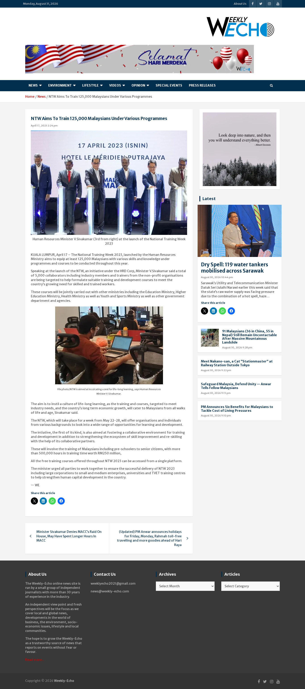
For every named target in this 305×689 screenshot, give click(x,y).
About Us (240, 4)
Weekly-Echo (64, 681)
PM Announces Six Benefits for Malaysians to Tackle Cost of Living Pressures (237, 409)
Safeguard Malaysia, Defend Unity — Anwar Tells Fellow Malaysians (236, 386)
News (33, 85)
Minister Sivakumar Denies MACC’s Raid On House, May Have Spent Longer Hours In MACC (69, 536)
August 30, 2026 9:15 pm (216, 393)
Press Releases (202, 85)
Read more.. (34, 660)
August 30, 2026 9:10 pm (216, 415)
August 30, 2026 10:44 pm (217, 277)
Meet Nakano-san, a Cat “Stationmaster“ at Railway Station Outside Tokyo (237, 363)
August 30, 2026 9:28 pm (237, 347)
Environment (60, 85)
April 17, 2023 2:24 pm (44, 125)
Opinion (138, 85)
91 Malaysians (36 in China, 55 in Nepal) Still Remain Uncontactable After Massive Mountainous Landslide (249, 336)
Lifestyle (90, 85)
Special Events (169, 85)
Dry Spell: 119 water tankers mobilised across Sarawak (234, 267)
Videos (115, 85)
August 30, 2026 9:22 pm (216, 370)
